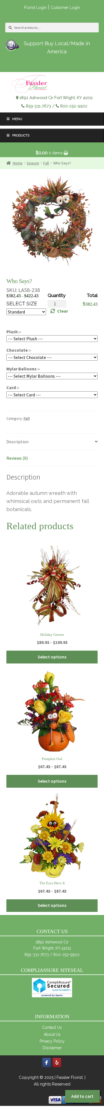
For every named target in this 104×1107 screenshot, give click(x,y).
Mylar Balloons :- (23, 369)
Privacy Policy (52, 1041)
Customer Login (65, 7)
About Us (52, 1034)
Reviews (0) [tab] (17, 458)
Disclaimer (52, 1048)
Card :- (12, 387)
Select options (52, 657)
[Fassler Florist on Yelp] (56, 1062)
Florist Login (35, 7)
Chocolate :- (18, 350)
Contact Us (52, 1027)
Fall (27, 418)
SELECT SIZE (21, 303)
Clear (62, 311)
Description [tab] (17, 441)
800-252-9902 (73, 106)
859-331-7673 (38, 106)
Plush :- (13, 331)
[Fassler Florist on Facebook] (46, 1062)
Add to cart (82, 1096)
